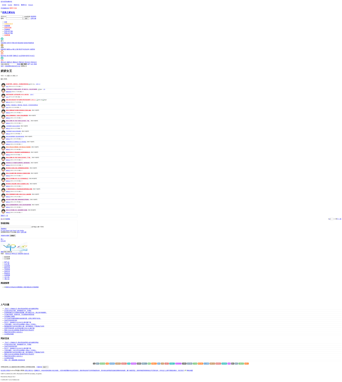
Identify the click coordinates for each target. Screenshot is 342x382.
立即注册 (33, 18)
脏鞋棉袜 (112, 363)
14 (39, 84)
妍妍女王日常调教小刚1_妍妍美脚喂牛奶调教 (16, 210)
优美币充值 (7, 27)
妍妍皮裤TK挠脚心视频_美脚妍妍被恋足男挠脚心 (17, 199)
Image (7, 230)
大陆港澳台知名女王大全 (12, 66)
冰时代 (9, 43)
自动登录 (27, 16)
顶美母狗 (224, 363)
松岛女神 (26, 49)
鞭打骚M (200, 363)
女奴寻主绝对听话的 (10, 320)
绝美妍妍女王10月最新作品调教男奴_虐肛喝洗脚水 (18, 162)
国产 (28, 64)
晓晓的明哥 (8, 91)
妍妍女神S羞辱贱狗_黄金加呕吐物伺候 (15, 136)
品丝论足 (26, 253)
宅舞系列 (118, 363)
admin (7, 86)
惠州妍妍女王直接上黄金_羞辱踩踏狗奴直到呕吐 (17, 168)
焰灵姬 (26, 43)
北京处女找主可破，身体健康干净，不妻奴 (17, 310)
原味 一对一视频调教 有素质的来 (14, 360)
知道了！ (45, 367)
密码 (2, 18)
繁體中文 (24, 5)
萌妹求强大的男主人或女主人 (13, 332)
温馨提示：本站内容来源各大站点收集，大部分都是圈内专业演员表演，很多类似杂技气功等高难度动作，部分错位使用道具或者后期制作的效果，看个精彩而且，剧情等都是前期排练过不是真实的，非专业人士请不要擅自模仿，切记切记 (109, 370)
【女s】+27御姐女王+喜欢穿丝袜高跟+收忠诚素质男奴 (21, 308)
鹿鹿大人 (144, 363)
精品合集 (7, 267)
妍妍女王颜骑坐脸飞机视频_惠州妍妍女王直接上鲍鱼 (18, 110)
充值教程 (7, 29)
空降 (129, 363)
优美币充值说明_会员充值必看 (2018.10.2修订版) (17, 94)
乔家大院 (14, 43)
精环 (97, 363)
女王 (32, 64)
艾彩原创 (3, 43)
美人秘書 (206, 363)
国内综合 (3, 55)
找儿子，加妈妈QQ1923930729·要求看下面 (17, 322)
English (10, 5)
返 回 (2, 219)
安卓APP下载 (8, 31)
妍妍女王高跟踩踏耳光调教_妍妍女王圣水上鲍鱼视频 (18, 194)
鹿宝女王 (3, 62)
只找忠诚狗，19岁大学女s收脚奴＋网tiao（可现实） (20, 324)
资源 (35, 64)
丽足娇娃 (20, 43)
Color (3, 230)
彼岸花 (27, 55)
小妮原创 (32, 49)
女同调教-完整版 (9, 316)
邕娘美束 (31, 43)
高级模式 (4, 228)
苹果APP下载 (8, 33)
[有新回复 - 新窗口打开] (3, 113)
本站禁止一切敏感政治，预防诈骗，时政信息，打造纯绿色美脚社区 (22, 105)
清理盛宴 (133, 363)
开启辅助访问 (5, 8)
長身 (107, 363)
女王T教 (6, 264)
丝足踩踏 (7, 266)
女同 (162, 363)
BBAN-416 (178, 363)
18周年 (184, 363)
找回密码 (33, 16)
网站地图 (190, 370)
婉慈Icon (9, 49)
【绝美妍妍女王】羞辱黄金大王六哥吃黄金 (16, 141)
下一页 (339, 219)
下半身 (195, 363)
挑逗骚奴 (189, 363)
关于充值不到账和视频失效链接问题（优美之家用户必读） (22, 318)
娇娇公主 (8, 102)
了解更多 (39, 367)
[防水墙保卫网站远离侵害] (185, 370)
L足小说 (6, 277)
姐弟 (229, 363)
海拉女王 (34, 62)
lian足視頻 (22, 55)
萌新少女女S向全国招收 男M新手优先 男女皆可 (19, 330)
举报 (8, 370)
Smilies (22, 230)
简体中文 (16, 5)
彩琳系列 (3, 49)
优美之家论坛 (28, 370)
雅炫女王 (16, 62)
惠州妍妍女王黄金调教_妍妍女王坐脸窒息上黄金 (17, 183)
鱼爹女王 (9, 62)
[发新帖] (7, 219)
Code (17, 230)
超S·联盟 (9, 55)
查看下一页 (4, 215)
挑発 (159, 363)
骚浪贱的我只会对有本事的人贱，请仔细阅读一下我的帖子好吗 (24, 326)
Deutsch (30, 5)
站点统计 (3, 370)
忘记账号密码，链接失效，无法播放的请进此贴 (17, 84)
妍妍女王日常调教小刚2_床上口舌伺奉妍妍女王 (17, 178)
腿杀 (149, 363)
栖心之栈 (15, 49)
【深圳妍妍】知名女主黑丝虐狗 (13, 131)
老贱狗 (139, 363)
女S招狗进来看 (9, 334)
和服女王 (154, 363)
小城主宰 (241, 363)
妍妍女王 (8, 112)
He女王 (32, 55)
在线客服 (7, 35)
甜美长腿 (102, 363)
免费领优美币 (8, 24)
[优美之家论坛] (8, 12)
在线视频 (7, 25)
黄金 (5, 273)
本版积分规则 (5, 235)
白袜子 (166, 363)
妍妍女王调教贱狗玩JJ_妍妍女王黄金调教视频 (17, 115)
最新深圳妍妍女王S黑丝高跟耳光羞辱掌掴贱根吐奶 (18, 152)
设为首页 (3, 1)
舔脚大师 (212, 363)
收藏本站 (9, 1)
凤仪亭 (21, 49)
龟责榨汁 (124, 363)
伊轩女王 (14, 253)
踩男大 (246, 363)
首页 (5, 22)
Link (11, 230)
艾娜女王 (15, 55)
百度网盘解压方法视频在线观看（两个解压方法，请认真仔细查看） (22, 89)
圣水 (8, 273)
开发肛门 (172, 363)
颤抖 (236, 363)
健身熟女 (218, 363)
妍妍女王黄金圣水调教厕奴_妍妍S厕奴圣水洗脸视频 (18, 147)
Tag (94, 363)
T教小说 (6, 279)
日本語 (4, 5)
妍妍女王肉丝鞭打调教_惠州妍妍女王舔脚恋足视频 (18, 173)
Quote (14, 230)
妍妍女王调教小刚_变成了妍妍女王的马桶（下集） (18, 120)
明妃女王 (22, 62)
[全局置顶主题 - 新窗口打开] (3, 87)
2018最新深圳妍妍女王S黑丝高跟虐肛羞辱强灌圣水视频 (19, 189)
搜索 (18, 64)
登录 (18, 232)
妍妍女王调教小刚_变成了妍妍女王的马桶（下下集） (18, 157)
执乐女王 (28, 62)
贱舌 (233, 363)
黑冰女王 (8, 253)
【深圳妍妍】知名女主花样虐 (13, 126)
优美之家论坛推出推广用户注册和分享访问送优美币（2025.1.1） (21, 99)
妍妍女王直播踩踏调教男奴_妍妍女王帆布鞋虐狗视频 (18, 204)
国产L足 (6, 262)
